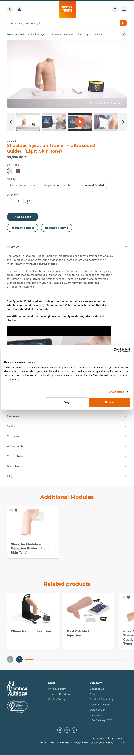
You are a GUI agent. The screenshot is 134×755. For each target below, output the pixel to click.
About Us (95, 694)
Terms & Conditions (60, 694)
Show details (116, 391)
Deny (66, 402)
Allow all (109, 402)
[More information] (25, 156)
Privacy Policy (57, 688)
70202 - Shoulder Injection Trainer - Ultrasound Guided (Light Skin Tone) (61, 34)
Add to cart (22, 216)
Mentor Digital (120, 743)
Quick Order (97, 709)
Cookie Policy (56, 699)
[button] (28, 122)
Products (12, 34)
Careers (95, 715)
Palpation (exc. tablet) (58, 185)
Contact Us (97, 688)
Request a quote (22, 227)
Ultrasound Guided (92, 185)
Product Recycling (101, 699)
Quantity (12, 194)
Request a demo (56, 227)
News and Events (100, 704)
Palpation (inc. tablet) (23, 185)
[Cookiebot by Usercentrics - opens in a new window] (116, 350)
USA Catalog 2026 (101, 720)
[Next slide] (19, 659)
